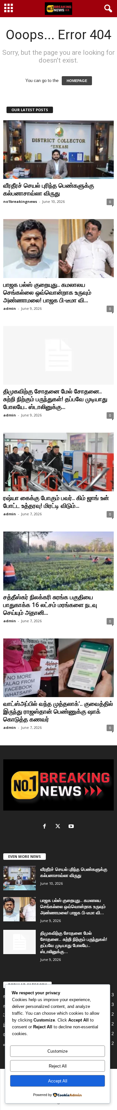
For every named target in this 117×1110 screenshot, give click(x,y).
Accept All (57, 1081)
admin (9, 308)
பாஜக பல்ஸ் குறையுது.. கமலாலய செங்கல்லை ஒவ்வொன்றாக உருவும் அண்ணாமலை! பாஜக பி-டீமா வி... (47, 292)
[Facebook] (46, 826)
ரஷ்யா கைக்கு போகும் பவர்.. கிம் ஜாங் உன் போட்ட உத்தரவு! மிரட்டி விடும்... (56, 502)
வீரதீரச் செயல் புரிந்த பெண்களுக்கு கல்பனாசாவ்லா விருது (48, 189)
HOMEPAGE (77, 81)
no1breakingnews (20, 201)
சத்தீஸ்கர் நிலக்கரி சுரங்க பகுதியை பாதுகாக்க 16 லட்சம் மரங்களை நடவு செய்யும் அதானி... (50, 605)
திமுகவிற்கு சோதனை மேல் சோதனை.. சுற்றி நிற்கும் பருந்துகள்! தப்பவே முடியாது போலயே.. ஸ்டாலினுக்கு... (55, 399)
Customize (57, 1051)
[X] (59, 826)
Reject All (58, 1066)
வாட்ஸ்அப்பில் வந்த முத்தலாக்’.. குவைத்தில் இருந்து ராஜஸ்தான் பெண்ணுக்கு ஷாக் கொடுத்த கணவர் (58, 711)
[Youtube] (72, 826)
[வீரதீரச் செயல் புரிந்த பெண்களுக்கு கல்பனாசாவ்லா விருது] (58, 149)
